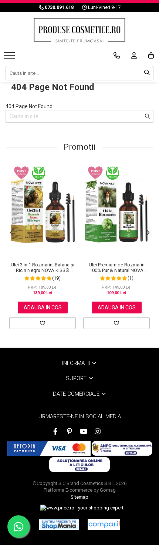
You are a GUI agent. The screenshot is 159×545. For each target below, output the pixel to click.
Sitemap (79, 497)
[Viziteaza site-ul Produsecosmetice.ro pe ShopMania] (59, 524)
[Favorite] (42, 323)
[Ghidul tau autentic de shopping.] (104, 524)
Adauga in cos (43, 307)
